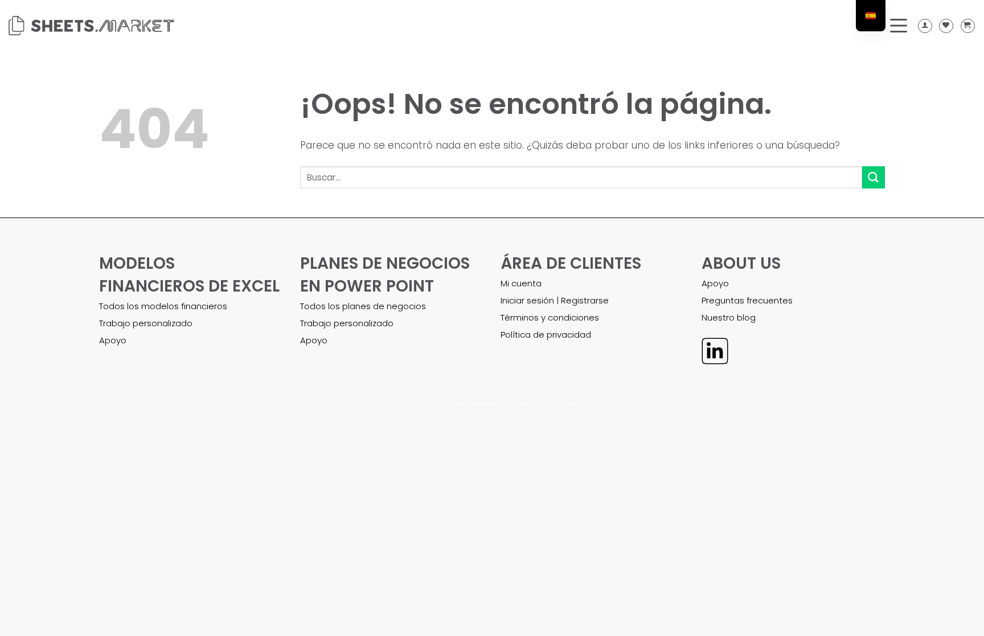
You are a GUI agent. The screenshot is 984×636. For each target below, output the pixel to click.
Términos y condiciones (550, 317)
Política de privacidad (546, 334)
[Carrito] (968, 26)
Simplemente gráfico (544, 408)
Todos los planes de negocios (363, 306)
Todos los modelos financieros (163, 306)
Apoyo (112, 340)
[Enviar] (873, 177)
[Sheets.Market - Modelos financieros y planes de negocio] (91, 25)
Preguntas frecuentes (747, 300)
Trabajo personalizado (145, 323)
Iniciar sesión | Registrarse (555, 300)
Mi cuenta (521, 283)
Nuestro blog (729, 317)
